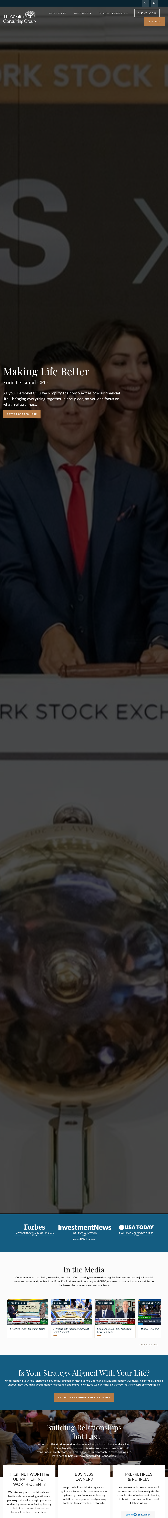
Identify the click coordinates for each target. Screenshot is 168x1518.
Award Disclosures (84, 1239)
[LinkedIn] (154, 3)
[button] (57, 13)
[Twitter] (145, 3)
